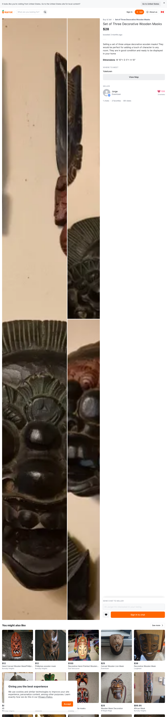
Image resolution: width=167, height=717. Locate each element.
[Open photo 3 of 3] (83, 469)
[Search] (45, 12)
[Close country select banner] (164, 3)
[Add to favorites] (106, 615)
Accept (67, 704)
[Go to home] (7, 12)
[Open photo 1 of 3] (34, 319)
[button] (158, 625)
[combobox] (29, 12)
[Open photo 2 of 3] (83, 168)
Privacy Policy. (45, 697)
